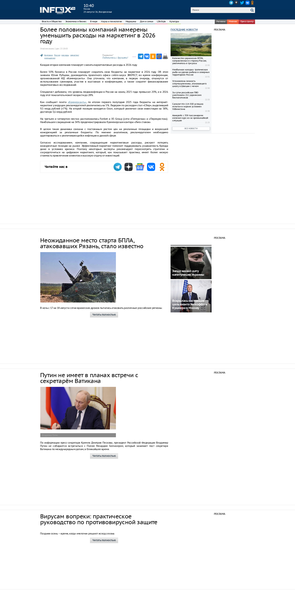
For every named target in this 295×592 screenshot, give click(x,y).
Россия (57, 55)
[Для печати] (165, 56)
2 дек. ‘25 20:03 (61, 48)
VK (247, 3)
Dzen (237, 3)
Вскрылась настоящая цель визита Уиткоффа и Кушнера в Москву (189, 304)
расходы (65, 55)
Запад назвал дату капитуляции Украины (188, 273)
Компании (48, 55)
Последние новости (184, 29)
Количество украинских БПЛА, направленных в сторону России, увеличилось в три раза (189, 61)
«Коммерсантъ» (77, 102)
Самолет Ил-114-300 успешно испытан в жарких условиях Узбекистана (187, 106)
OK (253, 3)
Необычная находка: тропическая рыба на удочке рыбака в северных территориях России (190, 72)
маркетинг (74, 55)
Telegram (231, 3)
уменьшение (49, 58)
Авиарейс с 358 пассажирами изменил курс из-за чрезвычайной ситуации (190, 118)
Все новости (191, 128)
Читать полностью (104, 314)
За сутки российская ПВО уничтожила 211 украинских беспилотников (186, 95)
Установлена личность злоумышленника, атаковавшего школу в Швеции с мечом (189, 84)
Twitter (242, 3)
